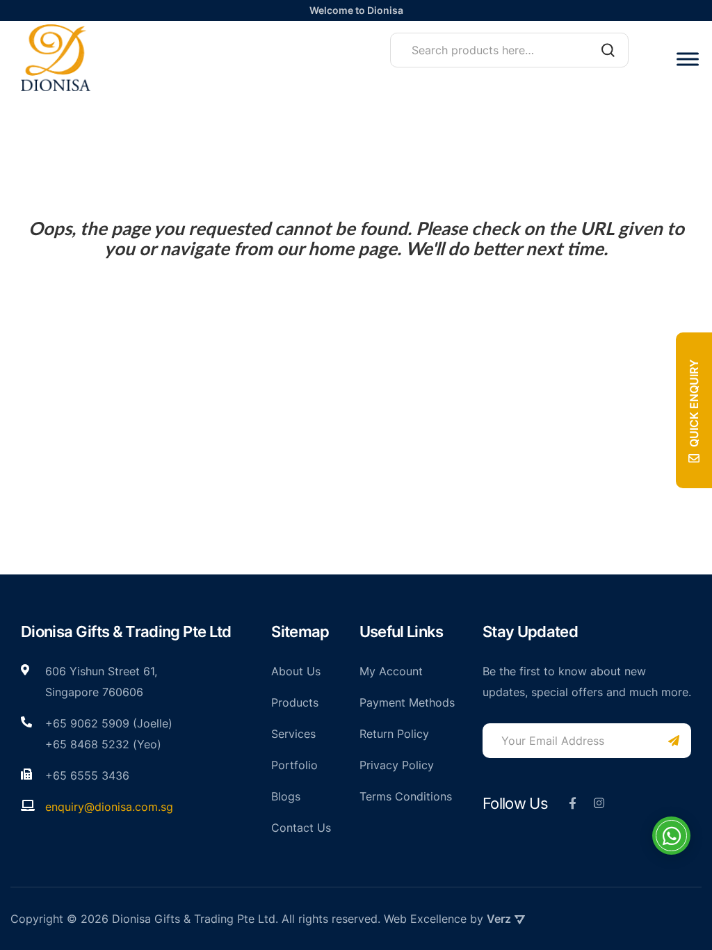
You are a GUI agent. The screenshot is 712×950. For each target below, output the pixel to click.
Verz (499, 919)
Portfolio (294, 765)
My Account (391, 671)
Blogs (285, 796)
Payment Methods (407, 702)
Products (294, 702)
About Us (296, 671)
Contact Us (301, 828)
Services (293, 734)
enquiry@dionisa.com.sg (109, 807)
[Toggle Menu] (688, 58)
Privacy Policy (396, 765)
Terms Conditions (405, 796)
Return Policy (394, 734)
